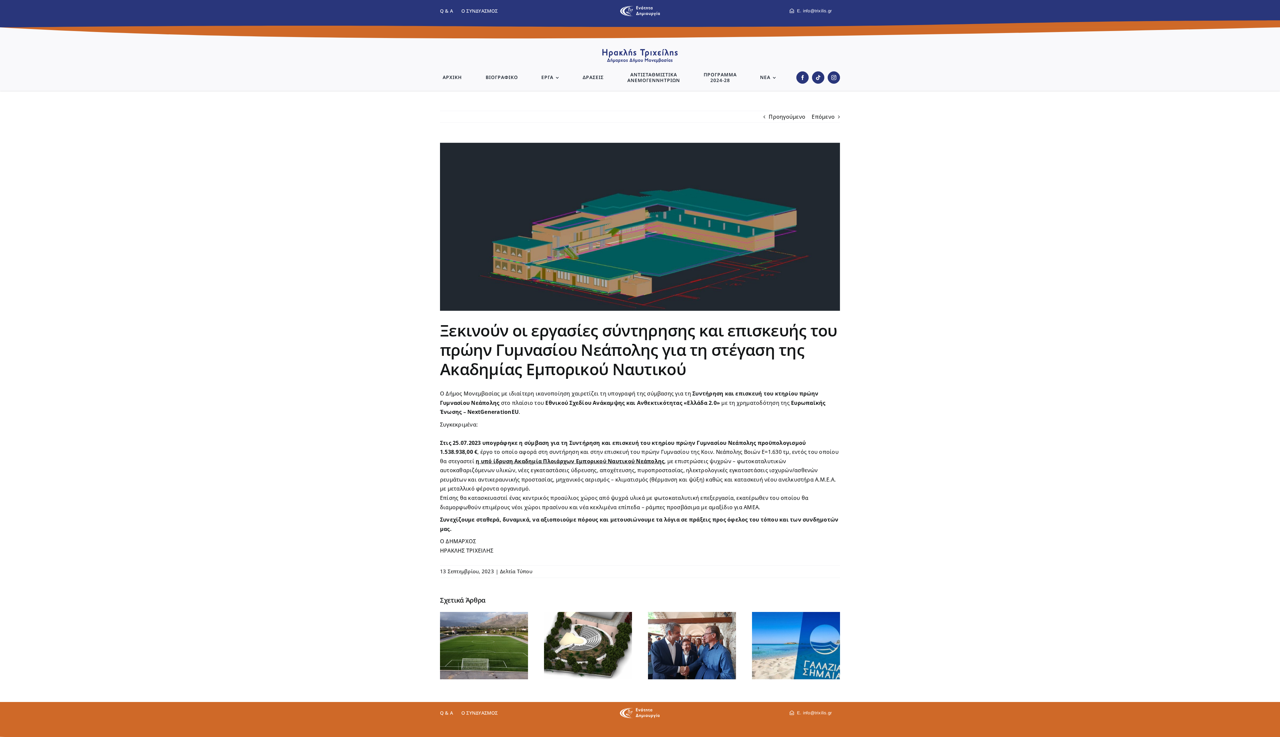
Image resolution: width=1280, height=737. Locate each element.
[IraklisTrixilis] (640, 51)
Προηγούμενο (787, 116)
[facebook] (802, 77)
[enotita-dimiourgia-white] (640, 710)
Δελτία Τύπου (516, 571)
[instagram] (834, 77)
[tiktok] (818, 77)
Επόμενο (823, 116)
